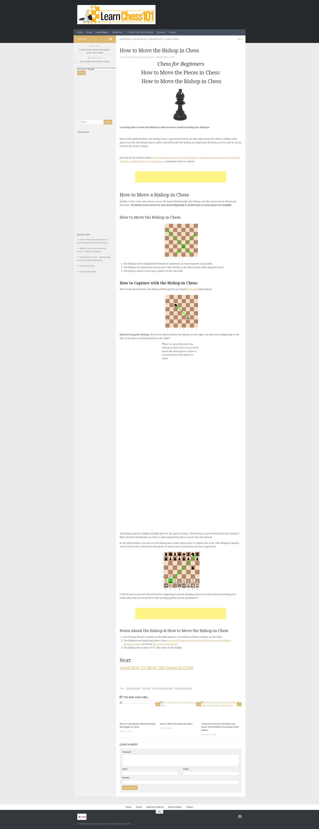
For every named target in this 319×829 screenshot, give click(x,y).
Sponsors (161, 32)
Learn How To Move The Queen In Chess (156, 667)
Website (125, 778)
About (89, 32)
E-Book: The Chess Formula (140, 32)
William (126, 57)
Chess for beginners (133, 688)
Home (80, 32)
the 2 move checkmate (165, 644)
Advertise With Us (155, 807)
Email (186, 769)
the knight (192, 289)
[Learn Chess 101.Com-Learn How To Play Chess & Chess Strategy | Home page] (116, 14)
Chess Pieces (139, 39)
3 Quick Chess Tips (88, 271)
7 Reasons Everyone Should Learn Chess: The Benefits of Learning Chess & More (220, 727)
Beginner (125, 39)
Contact (172, 32)
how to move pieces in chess (162, 688)
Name (125, 769)
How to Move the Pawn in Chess (176, 724)
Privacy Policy (175, 807)
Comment (127, 752)
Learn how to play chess (183, 688)
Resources (117, 32)
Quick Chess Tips (87, 266)
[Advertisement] (180, 177)
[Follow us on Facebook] (110, 39)
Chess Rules (156, 39)
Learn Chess (101, 32)
